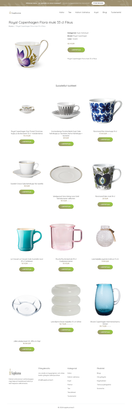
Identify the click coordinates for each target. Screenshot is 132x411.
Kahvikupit (84, 33)
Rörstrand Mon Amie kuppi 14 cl (105, 131)
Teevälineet (72, 392)
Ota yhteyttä (101, 377)
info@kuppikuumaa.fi (45, 380)
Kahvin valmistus (82, 12)
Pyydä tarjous (98, 3)
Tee (69, 12)
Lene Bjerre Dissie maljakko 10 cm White (66, 322)
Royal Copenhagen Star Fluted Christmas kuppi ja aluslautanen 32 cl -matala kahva (27, 132)
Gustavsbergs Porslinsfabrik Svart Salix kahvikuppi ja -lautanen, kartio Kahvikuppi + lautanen (66, 133)
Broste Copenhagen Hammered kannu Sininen (105, 323)
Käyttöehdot (101, 381)
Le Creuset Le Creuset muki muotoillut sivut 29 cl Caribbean (27, 260)
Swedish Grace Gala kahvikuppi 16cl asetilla (27, 184)
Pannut (70, 385)
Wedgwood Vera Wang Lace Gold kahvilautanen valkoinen (66, 197)
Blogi (105, 12)
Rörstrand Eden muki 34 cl (105, 196)
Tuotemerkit (116, 12)
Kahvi (61, 12)
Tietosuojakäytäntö (104, 385)
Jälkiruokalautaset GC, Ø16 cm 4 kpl (26, 341)
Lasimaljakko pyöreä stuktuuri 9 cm (105, 259)
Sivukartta (100, 388)
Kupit (96, 12)
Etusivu (11, 26)
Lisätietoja (76, 50)
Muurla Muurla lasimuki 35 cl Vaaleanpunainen (66, 260)
